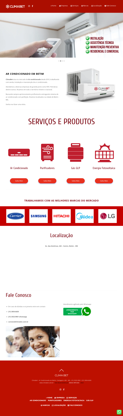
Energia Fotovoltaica (74, 400)
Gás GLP (89, 400)
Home (53, 6)
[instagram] (29, 6)
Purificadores (55, 400)
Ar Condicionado (38, 400)
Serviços (75, 6)
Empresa (64, 6)
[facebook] (32, 6)
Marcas (85, 6)
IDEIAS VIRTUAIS (74, 383)
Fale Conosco (111, 6)
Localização (97, 6)
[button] (57, 61)
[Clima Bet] (15, 7)
